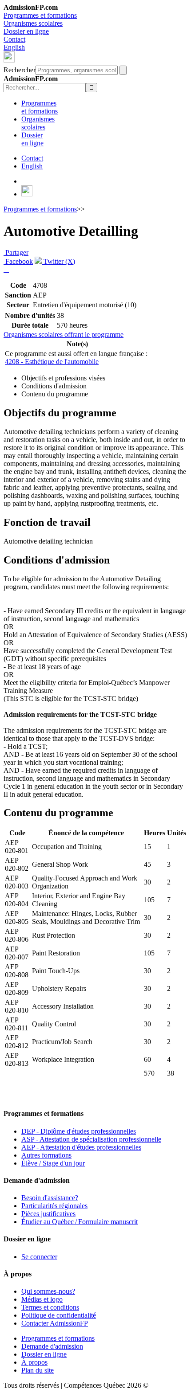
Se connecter (39, 1256)
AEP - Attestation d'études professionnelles (81, 1147)
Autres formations (46, 1155)
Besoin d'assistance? (49, 1197)
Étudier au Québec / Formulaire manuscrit (79, 1221)
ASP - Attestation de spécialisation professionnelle (91, 1139)
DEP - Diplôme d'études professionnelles (78, 1131)
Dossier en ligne (26, 31)
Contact (14, 39)
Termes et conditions (50, 1307)
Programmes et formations (40, 15)
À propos (34, 1362)
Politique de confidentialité (58, 1315)
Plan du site (37, 1370)
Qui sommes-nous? (48, 1291)
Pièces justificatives (48, 1213)
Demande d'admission (52, 1346)
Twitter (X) (58, 261)
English (14, 47)
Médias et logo (42, 1299)
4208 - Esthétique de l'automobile (52, 361)
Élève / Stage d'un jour (53, 1163)
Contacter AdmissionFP (54, 1323)
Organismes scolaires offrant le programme (63, 334)
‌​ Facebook (18, 261)
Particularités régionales (54, 1205)
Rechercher (20, 70)
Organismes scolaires (33, 23)
